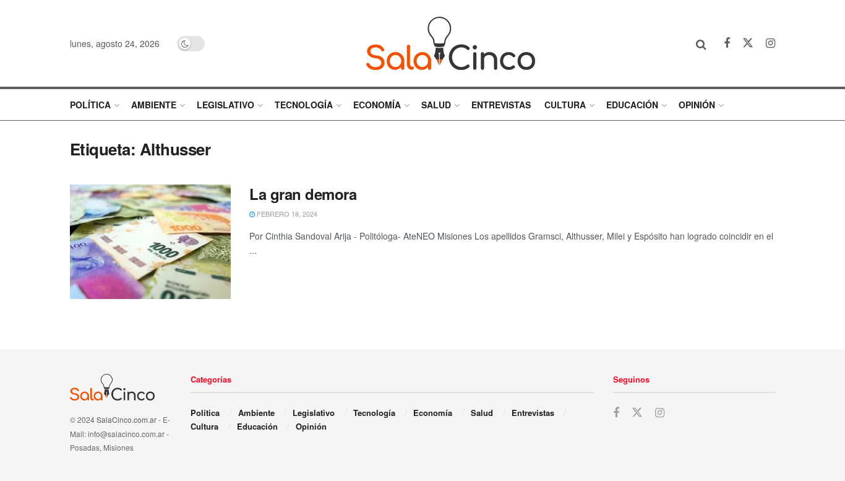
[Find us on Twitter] (747, 43)
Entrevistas (501, 104)
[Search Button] (701, 43)
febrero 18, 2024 (286, 214)
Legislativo (225, 104)
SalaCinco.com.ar (127, 419)
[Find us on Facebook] (727, 43)
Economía (377, 104)
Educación (632, 104)
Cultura (565, 104)
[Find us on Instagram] (770, 43)
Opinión (697, 104)
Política (90, 104)
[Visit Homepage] (450, 43)
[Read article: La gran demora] (150, 242)
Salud (436, 104)
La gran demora (302, 193)
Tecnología (304, 104)
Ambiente (153, 104)
